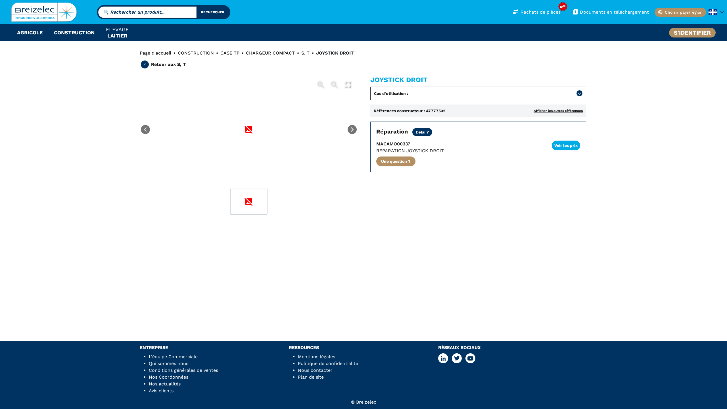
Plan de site (311, 377)
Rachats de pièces (541, 12)
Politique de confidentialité (328, 363)
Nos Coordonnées (168, 377)
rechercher (212, 12)
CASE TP (229, 53)
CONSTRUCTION (196, 53)
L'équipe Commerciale (173, 356)
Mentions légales (316, 356)
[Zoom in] (320, 84)
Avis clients (161, 390)
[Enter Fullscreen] (347, 84)
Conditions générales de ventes (183, 370)
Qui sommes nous (168, 363)
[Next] (352, 129)
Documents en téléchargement (614, 12)
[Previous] (145, 129)
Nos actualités (165, 384)
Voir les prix (566, 145)
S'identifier (692, 32)
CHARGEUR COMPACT (270, 53)
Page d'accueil (155, 53)
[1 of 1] (249, 202)
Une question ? (396, 161)
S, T (305, 53)
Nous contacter (315, 370)
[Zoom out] (334, 84)
